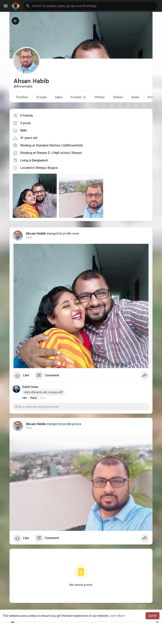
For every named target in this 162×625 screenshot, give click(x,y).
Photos (100, 97)
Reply (33, 397)
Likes (58, 97)
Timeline (22, 97)
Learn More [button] (117, 615)
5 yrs (29, 237)
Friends (78, 97)
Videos (118, 97)
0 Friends (26, 115)
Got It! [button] (152, 615)
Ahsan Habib (36, 233)
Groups (41, 97)
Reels (135, 97)
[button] (90, 6)
